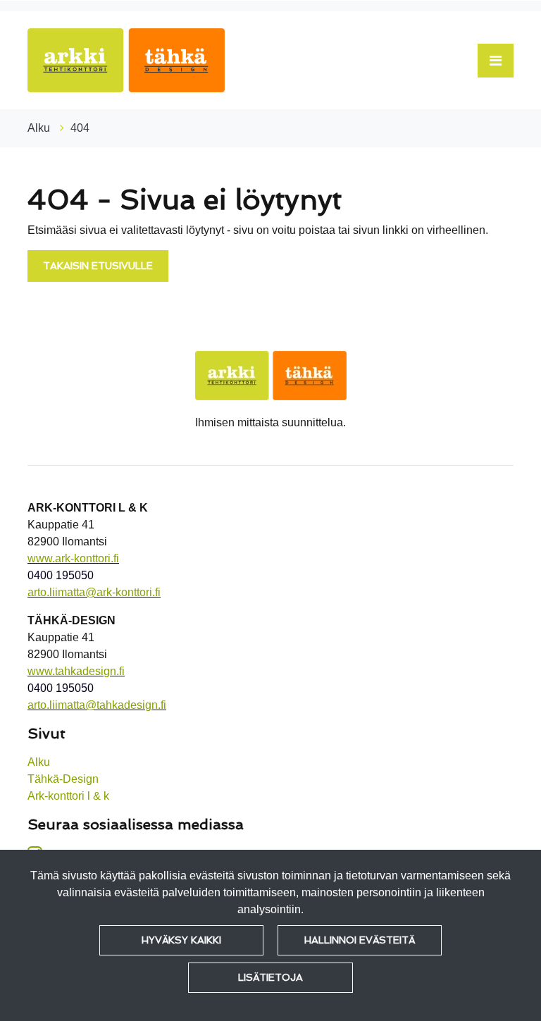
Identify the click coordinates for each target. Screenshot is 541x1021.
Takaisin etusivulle (98, 265)
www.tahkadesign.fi (76, 671)
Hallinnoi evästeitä (359, 940)
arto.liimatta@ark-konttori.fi (94, 592)
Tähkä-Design (63, 779)
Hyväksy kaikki (181, 940)
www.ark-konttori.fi (73, 558)
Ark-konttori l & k (68, 796)
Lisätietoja (270, 977)
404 (79, 128)
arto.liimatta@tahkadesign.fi (96, 705)
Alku (40, 128)
